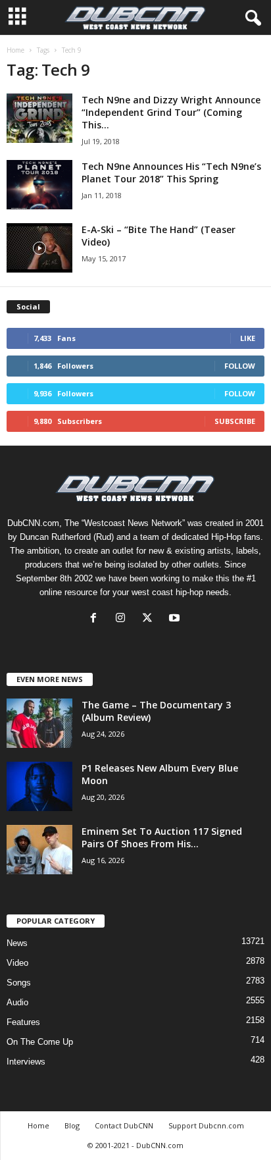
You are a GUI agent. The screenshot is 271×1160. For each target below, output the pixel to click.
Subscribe (234, 421)
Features (23, 1022)
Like (247, 338)
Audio (17, 1002)
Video (17, 963)
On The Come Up (40, 1042)
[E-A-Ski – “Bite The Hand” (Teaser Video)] (39, 248)
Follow (239, 366)
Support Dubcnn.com (206, 1125)
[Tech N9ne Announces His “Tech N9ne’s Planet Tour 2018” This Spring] (39, 184)
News (17, 943)
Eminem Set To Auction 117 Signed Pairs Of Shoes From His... (162, 837)
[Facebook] (96, 619)
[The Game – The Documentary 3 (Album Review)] (39, 723)
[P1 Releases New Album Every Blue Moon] (39, 786)
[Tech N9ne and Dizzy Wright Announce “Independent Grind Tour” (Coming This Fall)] (39, 118)
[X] (150, 619)
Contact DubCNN (124, 1125)
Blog (72, 1125)
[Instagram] (123, 619)
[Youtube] (176, 619)
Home (15, 50)
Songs (19, 983)
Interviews (26, 1062)
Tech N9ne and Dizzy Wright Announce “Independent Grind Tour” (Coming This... (171, 112)
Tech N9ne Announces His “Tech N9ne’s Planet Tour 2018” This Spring (171, 172)
